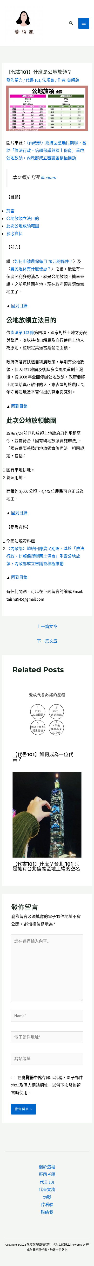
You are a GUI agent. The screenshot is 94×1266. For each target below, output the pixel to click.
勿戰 (47, 1197)
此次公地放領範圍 (22, 226)
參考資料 (14, 233)
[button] (71, 23)
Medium (48, 177)
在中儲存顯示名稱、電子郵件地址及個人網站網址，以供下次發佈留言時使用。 (47, 1085)
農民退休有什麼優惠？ (30, 269)
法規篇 (48, 80)
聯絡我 (47, 1212)
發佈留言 (14, 80)
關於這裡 (47, 1167)
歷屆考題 (47, 1174)
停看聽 (47, 1204)
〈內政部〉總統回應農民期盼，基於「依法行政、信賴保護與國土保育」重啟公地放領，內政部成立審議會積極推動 (46, 150)
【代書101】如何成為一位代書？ (43, 757)
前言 (10, 211)
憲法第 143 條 (22, 332)
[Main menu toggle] (83, 23)
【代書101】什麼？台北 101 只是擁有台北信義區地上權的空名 (46, 866)
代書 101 (33, 80)
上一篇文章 (47, 626)
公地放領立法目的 (22, 218)
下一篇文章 (47, 641)
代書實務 (47, 1189)
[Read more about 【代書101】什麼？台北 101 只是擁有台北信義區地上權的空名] (47, 814)
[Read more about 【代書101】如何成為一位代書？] (47, 713)
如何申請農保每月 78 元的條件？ (43, 261)
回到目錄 (19, 305)
